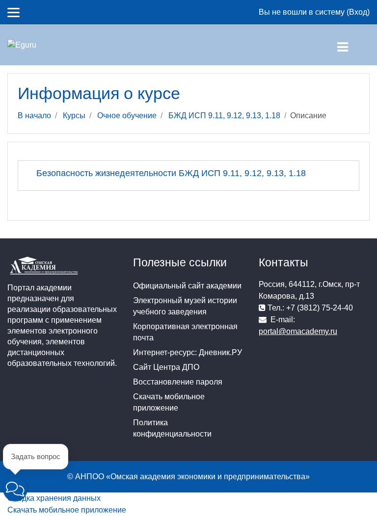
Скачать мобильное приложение (169, 402)
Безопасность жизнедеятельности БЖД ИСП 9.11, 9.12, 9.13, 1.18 (171, 173)
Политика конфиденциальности (172, 428)
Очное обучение (127, 115)
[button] (15, 489)
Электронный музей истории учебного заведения (185, 306)
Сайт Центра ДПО (166, 367)
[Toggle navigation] (351, 45)
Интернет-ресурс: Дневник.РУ (187, 352)
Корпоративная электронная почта (185, 332)
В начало (34, 115)
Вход (358, 12)
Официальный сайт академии (187, 286)
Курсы (74, 115)
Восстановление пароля (177, 382)
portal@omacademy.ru (298, 331)
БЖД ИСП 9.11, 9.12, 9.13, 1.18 (224, 115)
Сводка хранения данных (54, 498)
